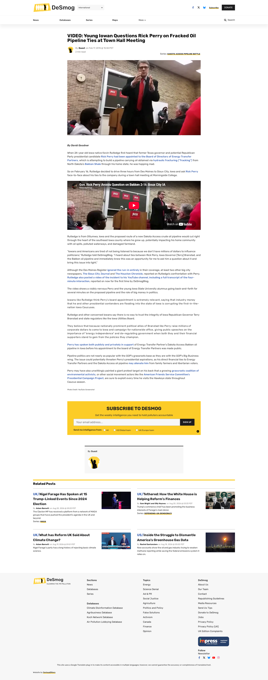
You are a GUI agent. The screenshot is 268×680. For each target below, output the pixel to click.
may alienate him (139, 363)
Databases (92, 589)
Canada (147, 621)
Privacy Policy (205, 621)
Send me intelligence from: (88, 430)
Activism (147, 617)
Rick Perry (192, 171)
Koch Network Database (100, 617)
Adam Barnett (42, 508)
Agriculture (149, 603)
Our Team (203, 589)
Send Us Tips (205, 607)
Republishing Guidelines (211, 598)
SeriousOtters (49, 672)
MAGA (43, 521)
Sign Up (187, 422)
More (141, 20)
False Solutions (151, 612)
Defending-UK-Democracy (158, 513)
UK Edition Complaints (210, 631)
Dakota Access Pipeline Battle (183, 54)
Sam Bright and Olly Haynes (153, 503)
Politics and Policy (153, 607)
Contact (202, 594)
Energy (147, 584)
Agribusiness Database (99, 612)
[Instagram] (218, 657)
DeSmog (63, 7)
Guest (82, 48)
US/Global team (123, 430)
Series (90, 594)
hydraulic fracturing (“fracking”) (172, 160)
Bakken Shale (93, 164)
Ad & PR (147, 594)
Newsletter (204, 653)
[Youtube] (213, 657)
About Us (203, 584)
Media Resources (207, 603)
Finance (147, 626)
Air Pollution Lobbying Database (104, 621)
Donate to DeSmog (208, 612)
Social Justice (150, 598)
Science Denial (151, 589)
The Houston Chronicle (129, 273)
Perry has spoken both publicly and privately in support (100, 344)
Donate (228, 7)
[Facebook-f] (193, 7)
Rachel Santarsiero (149, 544)
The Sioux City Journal (96, 273)
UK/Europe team (146, 430)
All (107, 430)
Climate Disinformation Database (105, 607)
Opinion (147, 631)
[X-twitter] (198, 7)
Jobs (201, 617)
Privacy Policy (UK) (208, 626)
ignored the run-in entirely (123, 270)
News (90, 584)
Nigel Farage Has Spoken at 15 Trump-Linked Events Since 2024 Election (60, 499)
